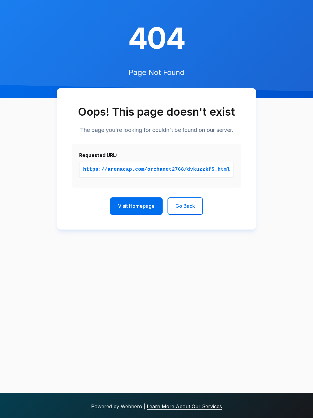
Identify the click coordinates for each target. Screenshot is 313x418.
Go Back (185, 206)
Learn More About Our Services (184, 406)
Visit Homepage (136, 206)
